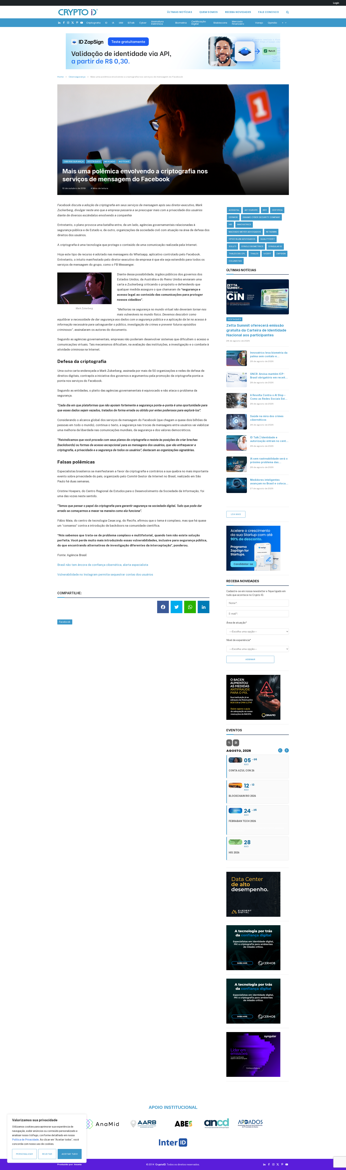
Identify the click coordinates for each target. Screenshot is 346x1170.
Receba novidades (238, 12)
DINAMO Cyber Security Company (261, 217)
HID (230, 224)
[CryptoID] (78, 12)
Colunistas (235, 261)
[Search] (287, 12)
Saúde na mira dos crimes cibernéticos (266, 418)
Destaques (94, 161)
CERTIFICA (277, 210)
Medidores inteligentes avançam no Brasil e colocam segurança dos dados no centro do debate (269, 481)
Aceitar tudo (70, 1154)
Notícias (124, 161)
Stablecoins (220, 22)
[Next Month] (287, 750)
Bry (265, 210)
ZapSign (281, 253)
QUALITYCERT (267, 239)
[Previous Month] (280, 750)
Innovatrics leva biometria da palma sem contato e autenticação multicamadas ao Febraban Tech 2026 (268, 354)
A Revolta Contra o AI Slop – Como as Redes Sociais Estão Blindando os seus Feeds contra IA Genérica (269, 397)
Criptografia (93, 22)
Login (336, 2)
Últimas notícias (179, 12)
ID (106, 22)
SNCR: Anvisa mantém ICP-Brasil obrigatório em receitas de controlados (269, 375)
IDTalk (131, 22)
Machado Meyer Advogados (245, 232)
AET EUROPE (251, 210)
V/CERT (267, 253)
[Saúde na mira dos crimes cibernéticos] (236, 422)
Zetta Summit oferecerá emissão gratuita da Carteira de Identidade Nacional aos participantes (256, 330)
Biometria (181, 22)
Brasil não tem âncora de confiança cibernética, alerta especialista (102, 565)
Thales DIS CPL (237, 253)
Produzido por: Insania (69, 1164)
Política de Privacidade (25, 1139)
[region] (46, 1138)
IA (113, 22)
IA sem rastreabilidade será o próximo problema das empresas (269, 460)
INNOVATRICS (244, 224)
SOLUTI (232, 246)
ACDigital (234, 210)
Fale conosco (268, 12)
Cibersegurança (74, 161)
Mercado (109, 161)
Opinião (272, 22)
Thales (254, 253)
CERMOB (233, 217)
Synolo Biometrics (252, 246)
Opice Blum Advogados (242, 239)
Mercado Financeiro (238, 23)
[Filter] (236, 742)
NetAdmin (271, 232)
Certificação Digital (198, 23)
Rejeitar (47, 1154)
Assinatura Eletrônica (157, 23)
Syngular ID (275, 246)
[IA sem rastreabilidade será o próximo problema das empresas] (236, 464)
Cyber (143, 22)
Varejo (259, 22)
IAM (121, 22)
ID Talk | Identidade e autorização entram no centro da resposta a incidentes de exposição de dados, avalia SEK (269, 439)
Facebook (64, 622)
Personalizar (24, 1154)
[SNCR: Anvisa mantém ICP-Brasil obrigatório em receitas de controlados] (236, 379)
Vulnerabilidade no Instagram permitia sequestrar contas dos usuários (105, 574)
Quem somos (208, 12)
